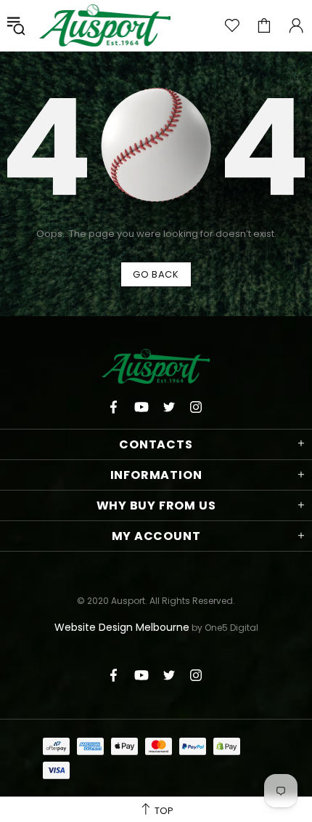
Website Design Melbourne (121, 627)
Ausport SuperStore (105, 25)
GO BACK (156, 274)
